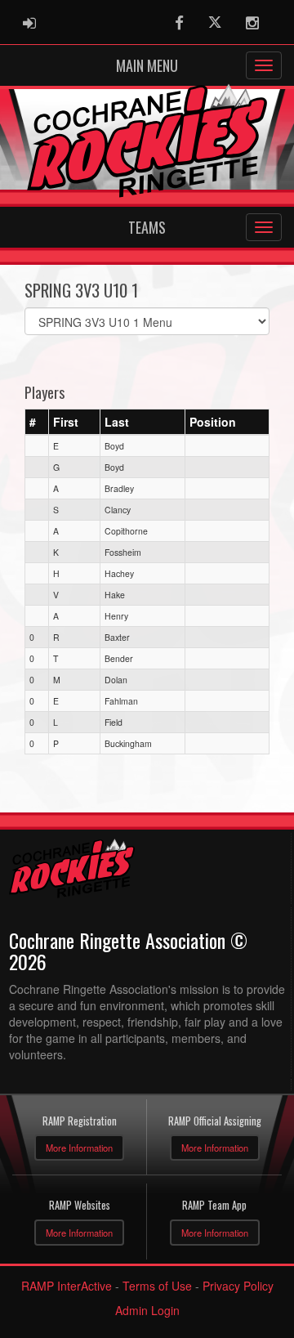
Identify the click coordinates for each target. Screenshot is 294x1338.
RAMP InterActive (66, 1286)
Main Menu (147, 65)
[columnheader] (37, 422)
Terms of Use (157, 1286)
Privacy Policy (238, 1286)
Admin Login (147, 1310)
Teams (147, 227)
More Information (79, 1147)
